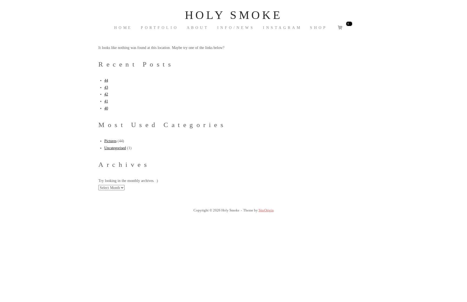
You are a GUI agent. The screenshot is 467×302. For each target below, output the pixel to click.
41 (106, 101)
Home (123, 28)
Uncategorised (115, 148)
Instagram (282, 28)
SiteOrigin (266, 210)
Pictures (110, 141)
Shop (318, 28)
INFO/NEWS (236, 28)
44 (106, 80)
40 (106, 108)
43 (106, 87)
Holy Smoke (233, 15)
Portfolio (159, 28)
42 (106, 94)
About (198, 28)
